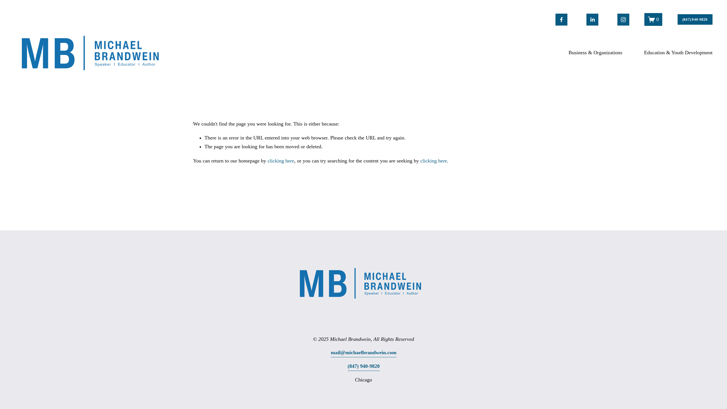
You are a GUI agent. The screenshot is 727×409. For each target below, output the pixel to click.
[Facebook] (561, 20)
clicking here (281, 161)
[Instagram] (623, 20)
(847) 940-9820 (695, 19)
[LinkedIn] (592, 20)
